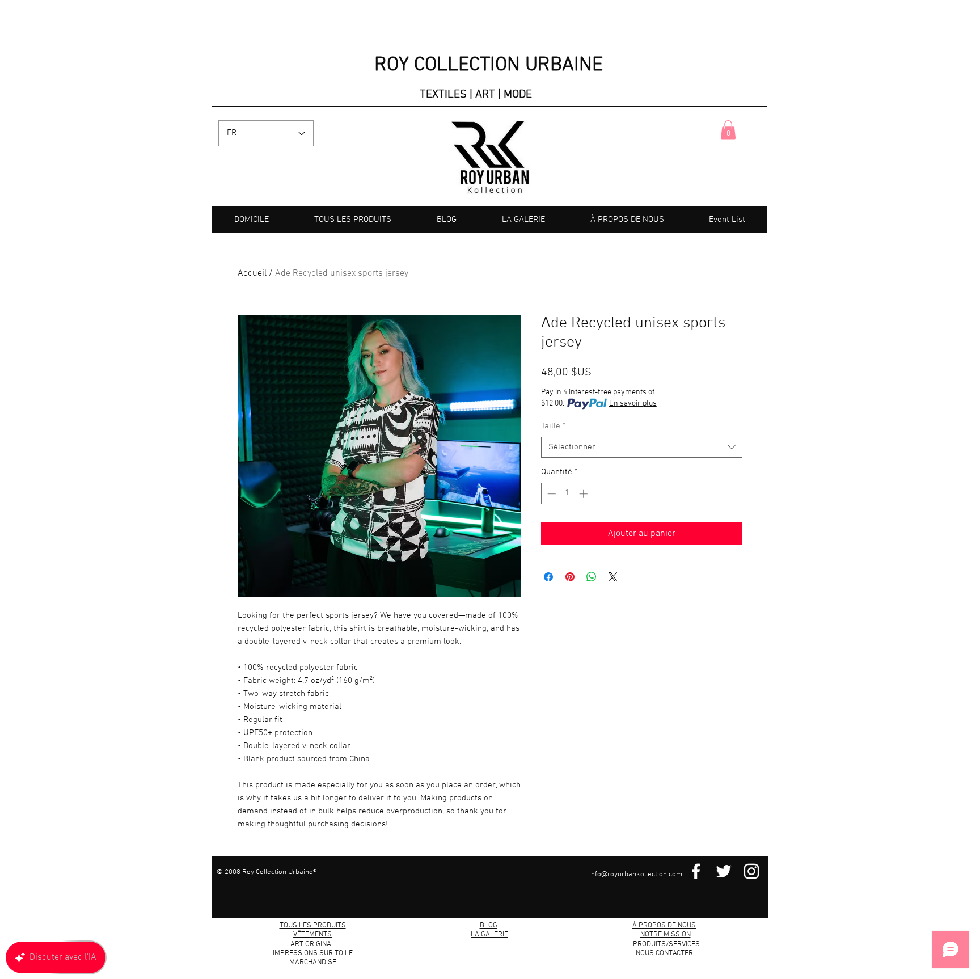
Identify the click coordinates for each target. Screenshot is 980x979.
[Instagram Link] (751, 871)
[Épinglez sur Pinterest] (570, 577)
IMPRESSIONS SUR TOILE (313, 953)
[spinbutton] (567, 493)
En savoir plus (633, 403)
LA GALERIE (489, 934)
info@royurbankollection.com (635, 874)
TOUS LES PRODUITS (313, 925)
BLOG (488, 925)
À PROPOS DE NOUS (664, 925)
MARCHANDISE (312, 962)
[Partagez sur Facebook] (548, 577)
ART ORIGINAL (312, 944)
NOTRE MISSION (665, 934)
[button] (728, 129)
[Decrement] (550, 493)
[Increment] (584, 493)
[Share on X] (613, 577)
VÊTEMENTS (312, 934)
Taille (553, 426)
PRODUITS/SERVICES (666, 944)
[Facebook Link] (696, 871)
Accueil (252, 273)
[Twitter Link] (723, 871)
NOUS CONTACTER (664, 953)
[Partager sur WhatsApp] (591, 577)
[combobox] (641, 447)
